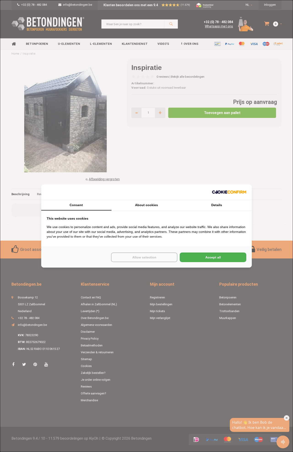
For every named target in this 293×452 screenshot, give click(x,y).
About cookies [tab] (146, 205)
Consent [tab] (76, 205)
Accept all (213, 257)
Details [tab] (216, 205)
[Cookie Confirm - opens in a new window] (229, 192)
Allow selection (144, 257)
